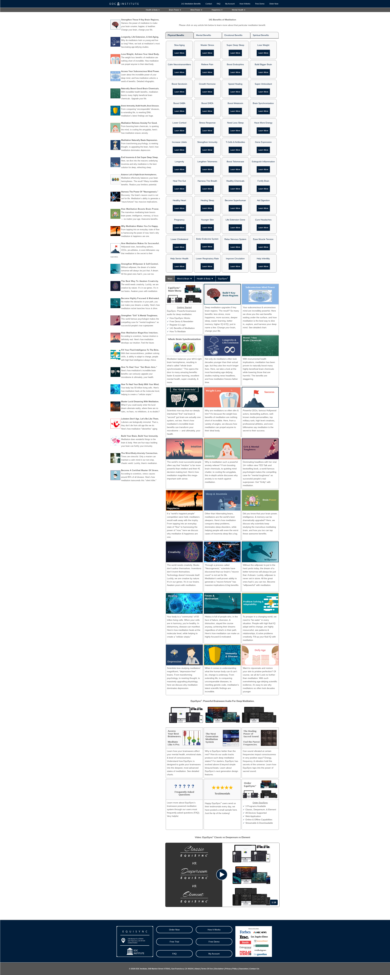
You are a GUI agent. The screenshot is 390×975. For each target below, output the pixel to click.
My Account (230, 4)
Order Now (273, 4)
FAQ (218, 4)
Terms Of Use (207, 969)
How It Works (244, 4)
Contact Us (254, 969)
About (197, 969)
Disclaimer (219, 969)
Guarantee (243, 969)
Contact (209, 4)
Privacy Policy (231, 969)
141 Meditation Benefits (191, 4)
